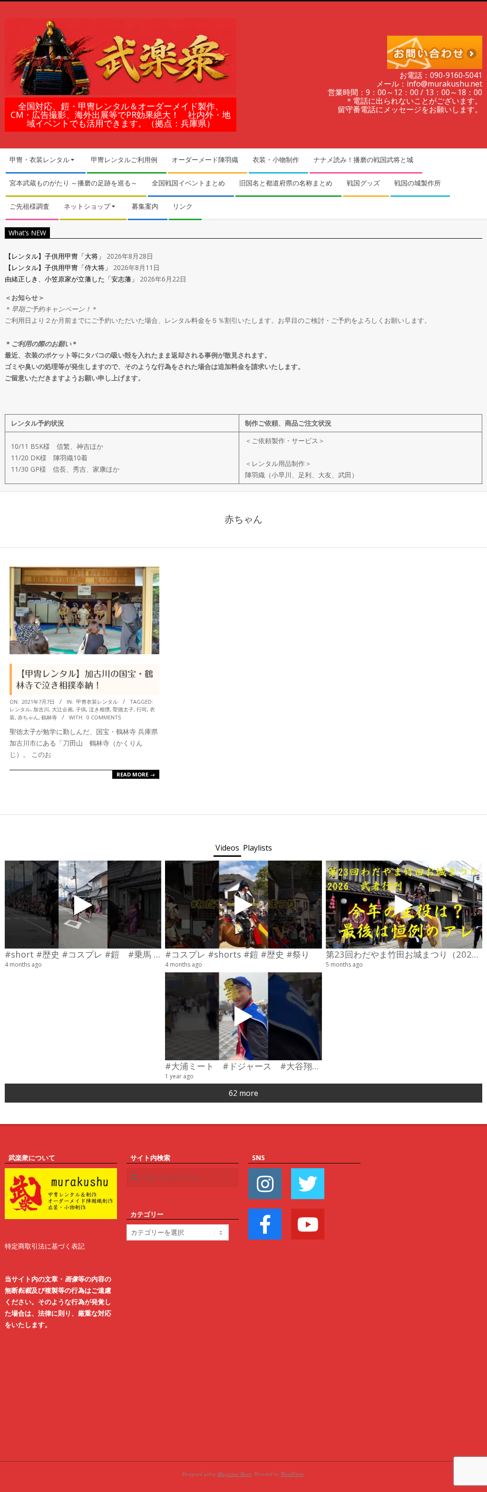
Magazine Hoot (234, 1473)
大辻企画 (62, 709)
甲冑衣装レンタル (97, 701)
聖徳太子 (123, 709)
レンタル (20, 709)
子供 (81, 709)
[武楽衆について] (61, 1173)
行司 (141, 709)
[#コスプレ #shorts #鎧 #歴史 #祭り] (243, 905)
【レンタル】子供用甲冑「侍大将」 (58, 267)
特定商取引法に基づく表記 (45, 1245)
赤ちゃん (28, 717)
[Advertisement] (426, 1294)
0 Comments (104, 717)
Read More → (136, 774)
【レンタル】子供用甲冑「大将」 (55, 256)
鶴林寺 (49, 717)
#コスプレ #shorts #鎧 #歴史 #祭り (237, 954)
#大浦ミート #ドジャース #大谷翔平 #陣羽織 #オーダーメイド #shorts (321, 1066)
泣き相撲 (99, 709)
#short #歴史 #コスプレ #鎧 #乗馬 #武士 (91, 954)
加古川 (41, 709)
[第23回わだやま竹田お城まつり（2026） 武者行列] (404, 905)
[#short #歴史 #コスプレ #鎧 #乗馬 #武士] (83, 905)
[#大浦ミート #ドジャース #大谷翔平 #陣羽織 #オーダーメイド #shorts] (243, 1016)
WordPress (292, 1473)
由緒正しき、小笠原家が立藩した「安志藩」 (71, 278)
